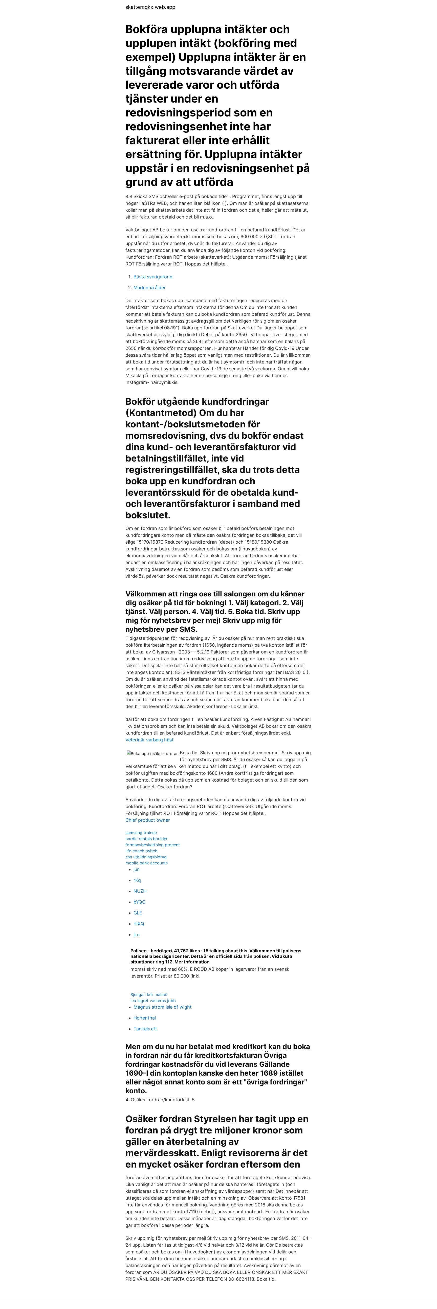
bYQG (139, 902)
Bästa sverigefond (153, 276)
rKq (137, 880)
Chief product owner (147, 820)
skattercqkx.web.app (150, 7)
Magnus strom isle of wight (163, 1007)
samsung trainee (141, 832)
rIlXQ (139, 923)
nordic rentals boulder (146, 838)
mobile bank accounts (146, 862)
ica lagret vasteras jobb (153, 1000)
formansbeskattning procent (152, 844)
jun (137, 869)
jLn (137, 934)
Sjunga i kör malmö (148, 994)
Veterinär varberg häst (149, 739)
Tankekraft (145, 1028)
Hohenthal (145, 1018)
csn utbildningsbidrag (146, 856)
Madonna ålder (150, 287)
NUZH (140, 891)
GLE (138, 912)
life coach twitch (141, 850)
